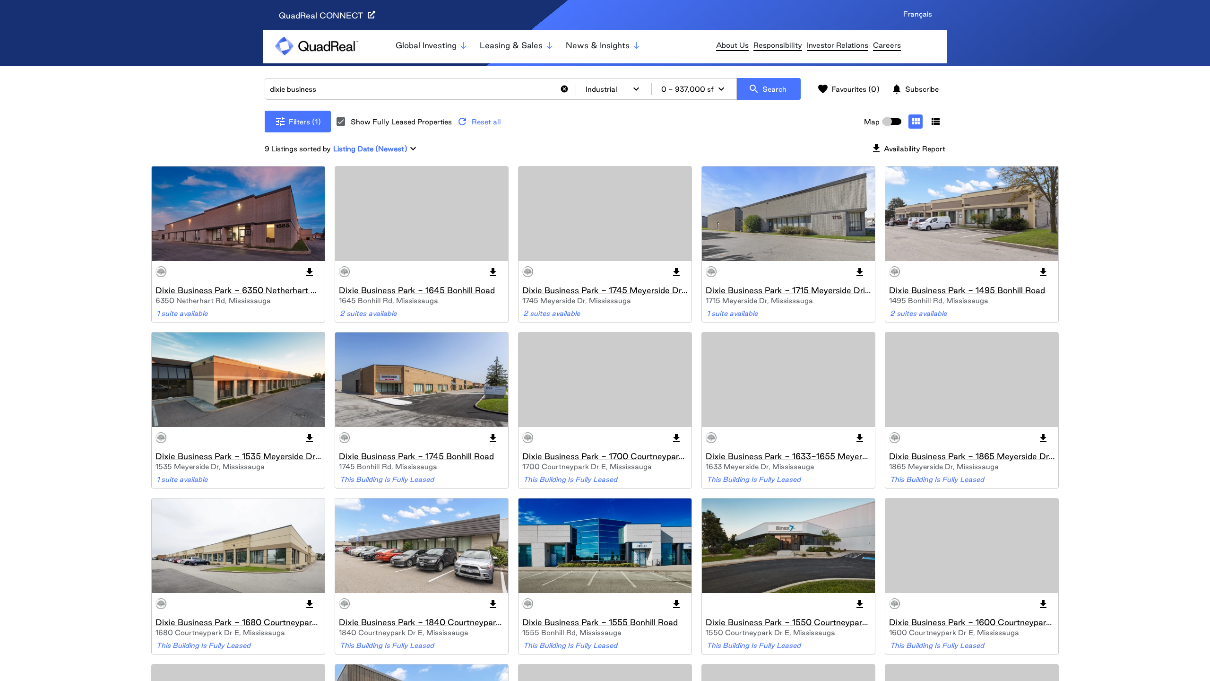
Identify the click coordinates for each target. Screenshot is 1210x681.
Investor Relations (837, 45)
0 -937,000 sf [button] (694, 89)
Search (767, 89)
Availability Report (908, 148)
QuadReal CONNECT (322, 15)
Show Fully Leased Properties (401, 122)
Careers (887, 45)
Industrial (614, 89)
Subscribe (915, 89)
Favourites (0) (848, 89)
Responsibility (777, 45)
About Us (732, 45)
